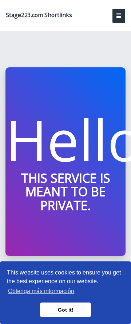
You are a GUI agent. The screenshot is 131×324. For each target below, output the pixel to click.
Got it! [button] (66, 310)
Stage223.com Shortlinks (39, 15)
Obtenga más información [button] (41, 291)
